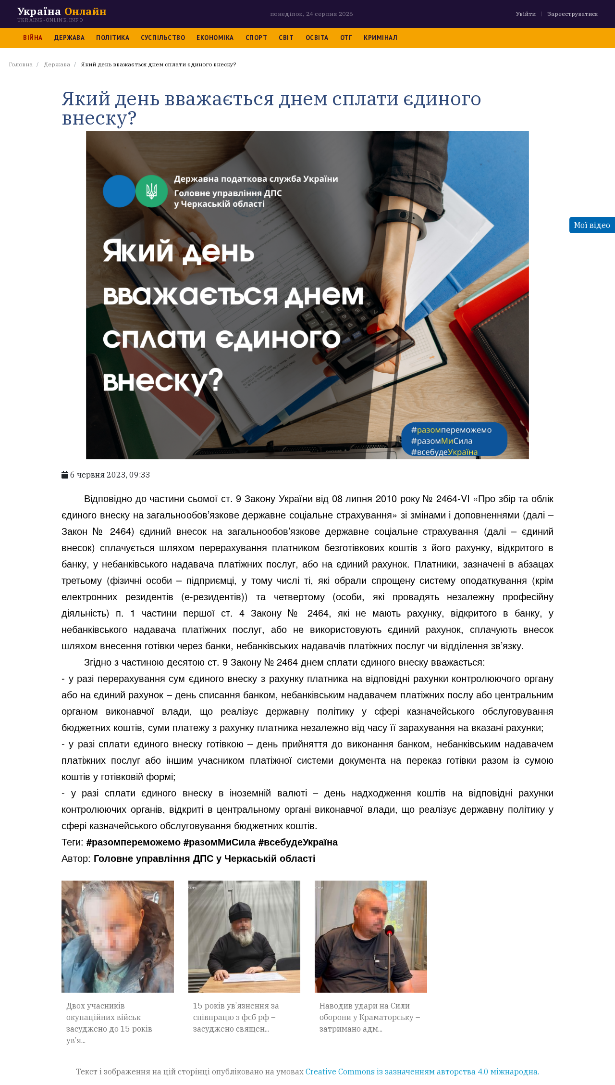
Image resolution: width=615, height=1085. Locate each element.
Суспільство (163, 38)
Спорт (257, 38)
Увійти (526, 13)
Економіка (215, 38)
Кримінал (380, 38)
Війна (33, 38)
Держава (69, 38)
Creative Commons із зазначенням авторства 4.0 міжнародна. (422, 1071)
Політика (112, 38)
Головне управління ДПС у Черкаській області (205, 858)
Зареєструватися (572, 13)
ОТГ (346, 38)
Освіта (317, 38)
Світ (286, 38)
